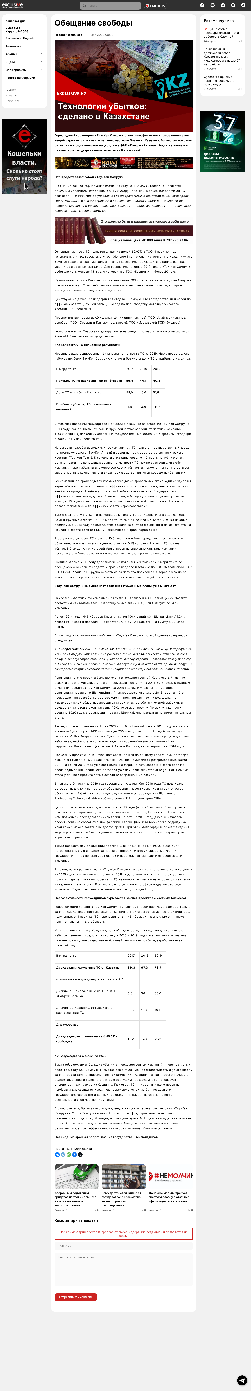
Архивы (11, 54)
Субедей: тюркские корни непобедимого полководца (219, 80)
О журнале (12, 100)
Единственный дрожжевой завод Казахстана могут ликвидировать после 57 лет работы (222, 56)
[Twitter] (80, 1154)
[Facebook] (202, 6)
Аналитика (13, 46)
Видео (10, 62)
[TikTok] (243, 6)
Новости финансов (68, 35)
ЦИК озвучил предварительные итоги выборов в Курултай (221, 33)
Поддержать (157, 5)
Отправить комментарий (76, 1297)
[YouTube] (233, 6)
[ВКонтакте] (57, 1154)
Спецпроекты (16, 70)
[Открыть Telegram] (242, 1380)
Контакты (11, 95)
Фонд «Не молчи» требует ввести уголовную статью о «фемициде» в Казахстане (169, 1197)
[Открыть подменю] (41, 46)
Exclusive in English (20, 38)
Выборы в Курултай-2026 (17, 29)
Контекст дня (15, 21)
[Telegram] (223, 6)
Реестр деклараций (20, 78)
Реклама (11, 89)
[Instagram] (212, 6)
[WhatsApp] (69, 1154)
